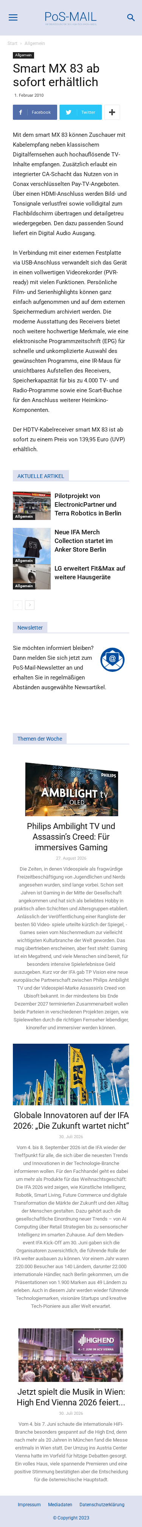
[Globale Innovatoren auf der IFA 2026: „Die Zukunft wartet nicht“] (71, 1075)
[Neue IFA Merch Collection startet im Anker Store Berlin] (32, 546)
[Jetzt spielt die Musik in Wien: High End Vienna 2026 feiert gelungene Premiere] (71, 1352)
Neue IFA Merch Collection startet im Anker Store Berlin (84, 540)
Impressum (29, 1504)
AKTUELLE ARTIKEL (40, 476)
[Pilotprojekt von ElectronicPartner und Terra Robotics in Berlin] (32, 506)
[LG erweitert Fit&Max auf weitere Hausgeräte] (32, 576)
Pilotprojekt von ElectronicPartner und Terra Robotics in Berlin (88, 504)
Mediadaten (60, 1504)
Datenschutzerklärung (102, 1504)
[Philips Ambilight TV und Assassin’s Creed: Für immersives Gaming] (71, 785)
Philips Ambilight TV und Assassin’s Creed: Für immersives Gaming (71, 837)
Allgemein (35, 43)
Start (12, 43)
